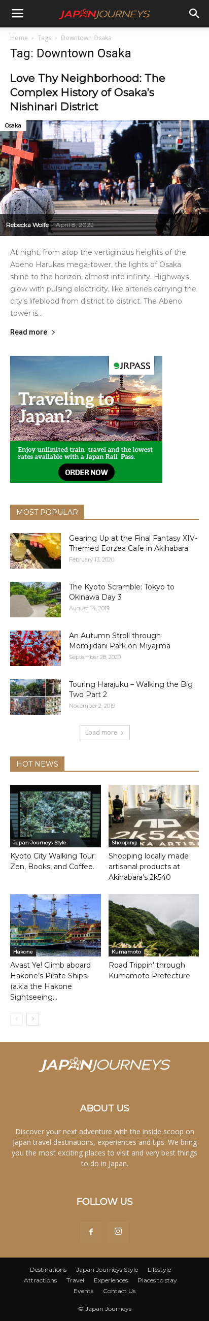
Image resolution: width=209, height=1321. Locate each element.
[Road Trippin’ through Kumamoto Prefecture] (154, 925)
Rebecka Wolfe (27, 224)
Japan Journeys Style (39, 842)
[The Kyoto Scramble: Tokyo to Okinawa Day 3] (35, 599)
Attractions (40, 1280)
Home (19, 38)
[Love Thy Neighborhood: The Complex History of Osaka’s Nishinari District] (104, 178)
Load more (101, 732)
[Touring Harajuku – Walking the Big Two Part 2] (35, 697)
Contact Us (119, 1291)
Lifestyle (159, 1269)
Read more (28, 332)
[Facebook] (91, 1232)
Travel (75, 1280)
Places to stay (157, 1280)
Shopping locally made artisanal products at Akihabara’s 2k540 (149, 866)
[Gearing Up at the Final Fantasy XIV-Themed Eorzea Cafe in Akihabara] (35, 551)
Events (83, 1291)
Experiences (111, 1280)
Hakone (23, 951)
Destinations (48, 1269)
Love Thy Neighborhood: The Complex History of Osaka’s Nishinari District (87, 92)
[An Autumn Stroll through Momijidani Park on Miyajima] (35, 648)
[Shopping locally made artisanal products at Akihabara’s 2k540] (154, 816)
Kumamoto (126, 951)
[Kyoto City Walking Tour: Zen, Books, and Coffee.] (55, 816)
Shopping (124, 842)
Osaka (13, 125)
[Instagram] (118, 1232)
